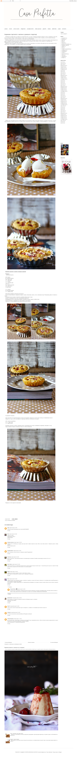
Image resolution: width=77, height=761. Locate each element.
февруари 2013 (63, 98)
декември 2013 (63, 87)
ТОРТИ (63, 55)
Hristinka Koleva (10, 550)
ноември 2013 (63, 88)
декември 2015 (63, 68)
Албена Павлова (10, 618)
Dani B (8, 606)
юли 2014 (62, 80)
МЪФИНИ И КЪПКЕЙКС (11, 520)
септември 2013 (63, 91)
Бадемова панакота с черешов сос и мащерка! (14, 647)
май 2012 (62, 109)
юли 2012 (62, 107)
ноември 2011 (63, 116)
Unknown (9, 612)
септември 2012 (63, 104)
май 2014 (62, 82)
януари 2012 (63, 114)
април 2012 (63, 110)
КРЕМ (63, 41)
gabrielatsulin (9, 597)
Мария (8, 571)
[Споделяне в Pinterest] (17, 519)
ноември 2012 (63, 102)
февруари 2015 (63, 75)
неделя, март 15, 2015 (13, 527)
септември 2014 (63, 79)
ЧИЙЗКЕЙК (63, 56)
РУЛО (63, 47)
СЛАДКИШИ (64, 50)
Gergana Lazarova (10, 542)
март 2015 (62, 74)
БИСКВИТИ (64, 38)
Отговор (8, 530)
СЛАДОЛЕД (64, 51)
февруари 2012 (63, 113)
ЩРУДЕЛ (63, 57)
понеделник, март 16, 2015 (17, 597)
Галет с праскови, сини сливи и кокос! (16, 733)
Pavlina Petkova (13, 589)
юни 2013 (62, 93)
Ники (8, 527)
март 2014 (62, 85)
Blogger (60, 752)
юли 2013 (62, 92)
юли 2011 (62, 121)
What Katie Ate (10, 274)
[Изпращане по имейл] (12, 519)
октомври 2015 (63, 69)
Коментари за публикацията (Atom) (16, 644)
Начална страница (31, 642)
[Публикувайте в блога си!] (13, 519)
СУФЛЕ (63, 52)
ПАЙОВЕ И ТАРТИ (65, 45)
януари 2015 (63, 76)
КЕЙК (62, 40)
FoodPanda (48, 41)
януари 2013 (63, 99)
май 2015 (62, 71)
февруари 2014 (63, 86)
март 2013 (62, 97)
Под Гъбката (9, 564)
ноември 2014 (63, 77)
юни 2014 (62, 81)
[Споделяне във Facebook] (15, 519)
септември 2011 (63, 119)
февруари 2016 (63, 65)
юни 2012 (62, 108)
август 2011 (63, 120)
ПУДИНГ (63, 46)
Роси (8, 578)
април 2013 (63, 96)
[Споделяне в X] (14, 519)
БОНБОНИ (63, 39)
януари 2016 (63, 66)
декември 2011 (63, 115)
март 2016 (62, 64)
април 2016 (63, 63)
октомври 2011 (63, 118)
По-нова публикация (8, 642)
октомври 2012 (63, 103)
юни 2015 (62, 70)
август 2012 (63, 105)
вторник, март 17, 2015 (18, 618)
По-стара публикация (54, 642)
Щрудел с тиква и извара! (14, 739)
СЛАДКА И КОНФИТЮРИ (66, 49)
